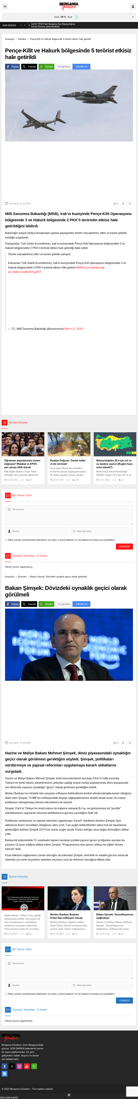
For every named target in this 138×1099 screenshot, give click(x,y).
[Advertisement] (69, 170)
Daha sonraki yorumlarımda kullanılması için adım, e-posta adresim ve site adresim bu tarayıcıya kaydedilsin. (61, 540)
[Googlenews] (4, 1074)
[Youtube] (27, 1066)
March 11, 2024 (73, 328)
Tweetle (32, 66)
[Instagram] (19, 1066)
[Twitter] (12, 1066)
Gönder (49, 66)
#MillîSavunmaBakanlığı (90, 267)
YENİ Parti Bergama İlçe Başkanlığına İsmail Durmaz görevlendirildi (53, 25)
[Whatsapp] (34, 1066)
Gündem (22, 39)
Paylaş (15, 66)
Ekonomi (22, 576)
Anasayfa (9, 39)
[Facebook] (4, 1066)
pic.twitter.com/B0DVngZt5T (24, 271)
